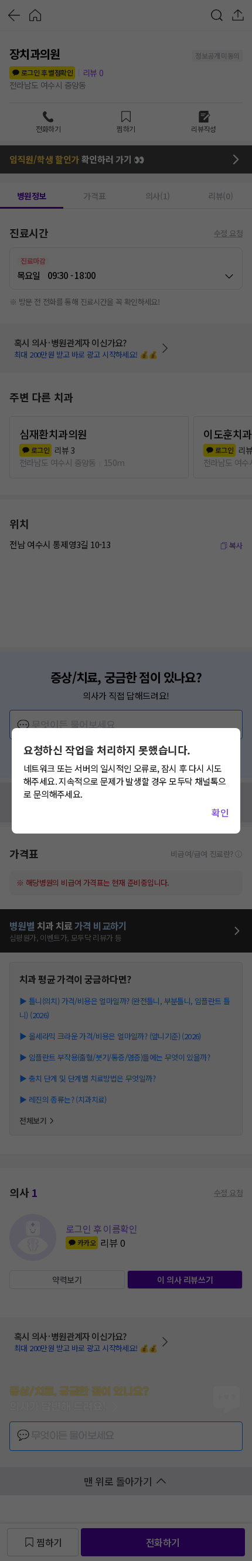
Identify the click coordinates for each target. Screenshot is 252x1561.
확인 (220, 812)
